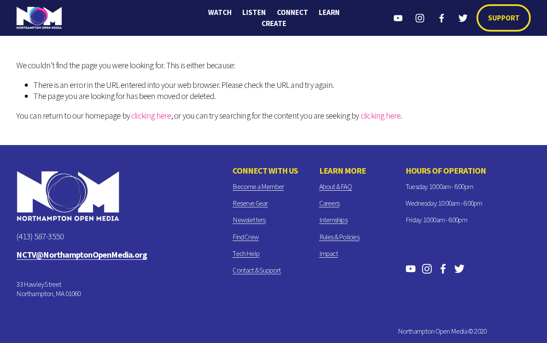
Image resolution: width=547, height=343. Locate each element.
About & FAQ (335, 186)
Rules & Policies (339, 236)
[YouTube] (398, 18)
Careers (329, 203)
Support (504, 18)
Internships (333, 219)
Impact (328, 253)
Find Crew (245, 236)
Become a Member (258, 186)
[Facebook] (441, 18)
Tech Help (245, 253)
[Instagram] (420, 18)
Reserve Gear (250, 203)
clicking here (151, 115)
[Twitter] (463, 18)
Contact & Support (256, 270)
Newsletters (248, 219)
